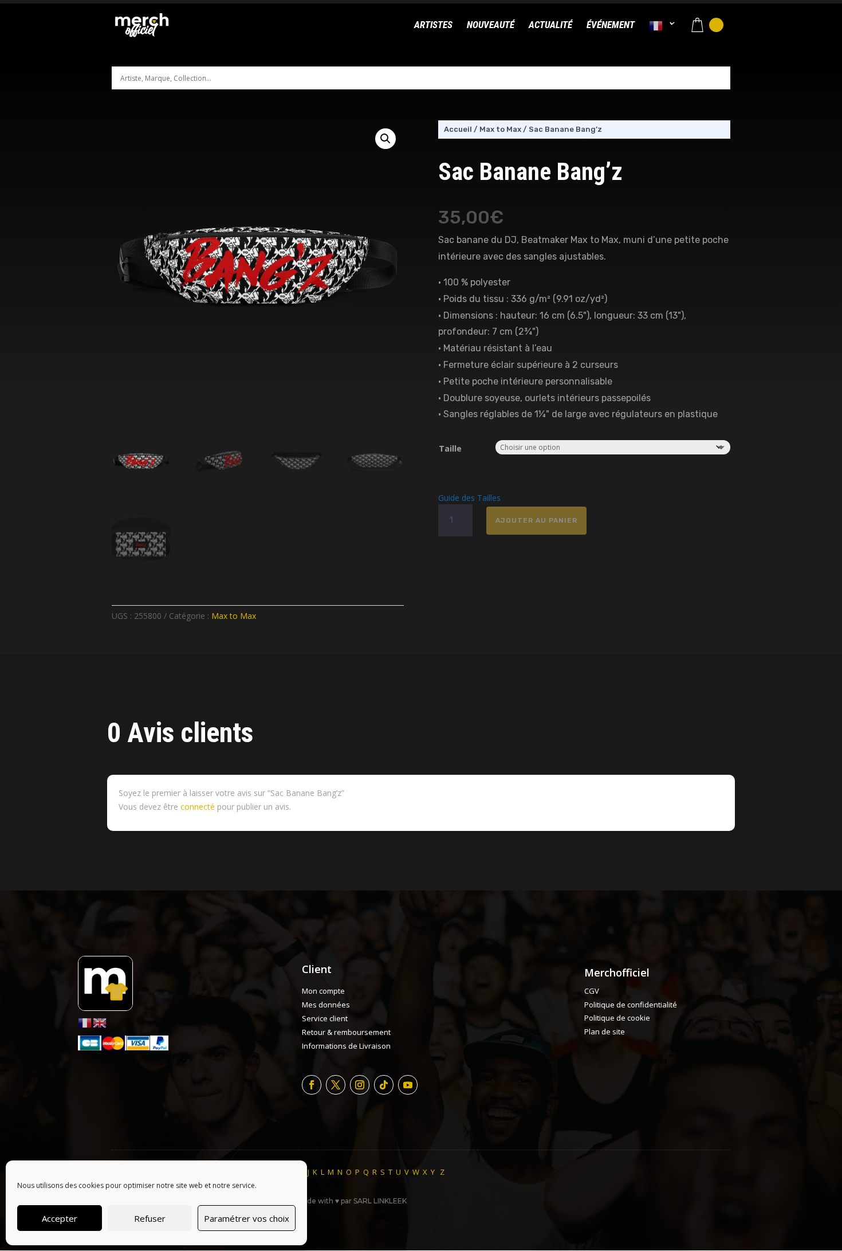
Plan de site (604, 1031)
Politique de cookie (617, 1018)
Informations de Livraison (346, 1046)
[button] (385, 138)
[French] (662, 35)
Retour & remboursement (346, 1032)
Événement (611, 25)
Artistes (433, 25)
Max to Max (233, 615)
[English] (100, 1022)
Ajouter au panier (536, 520)
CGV (591, 991)
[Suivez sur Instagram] (359, 1085)
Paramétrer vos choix (246, 1218)
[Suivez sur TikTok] (384, 1085)
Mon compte (323, 991)
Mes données (326, 1004)
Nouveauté (490, 25)
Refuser (150, 1218)
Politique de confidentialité (630, 1004)
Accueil (458, 129)
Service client (325, 1018)
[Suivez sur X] (335, 1085)
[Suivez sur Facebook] (311, 1085)
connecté (197, 806)
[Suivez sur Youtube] (408, 1085)
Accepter (59, 1218)
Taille (450, 448)
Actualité (550, 25)
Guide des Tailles (469, 497)
